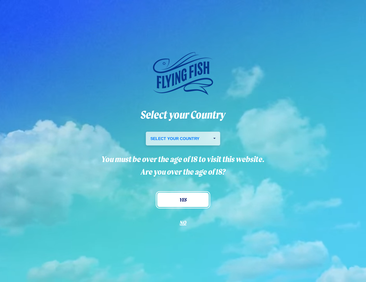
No (183, 222)
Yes (183, 200)
